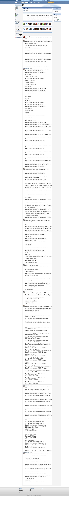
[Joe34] (24, 29)
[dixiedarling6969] (45, 24)
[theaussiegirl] (36, 29)
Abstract (17, 7)
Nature (17, 15)
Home (31, 2)
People (17, 16)
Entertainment (17, 13)
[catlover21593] (40, 24)
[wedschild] (38, 29)
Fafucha (26, 36)
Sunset (30, 491)
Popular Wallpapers (21, 490)
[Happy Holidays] (59, 16)
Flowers (30, 489)
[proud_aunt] (27, 24)
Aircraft (17, 8)
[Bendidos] (45, 29)
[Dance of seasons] (55, 17)
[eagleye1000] (43, 29)
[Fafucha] (36, 24)
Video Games (17, 19)
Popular (39, 2)
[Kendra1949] (34, 29)
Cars (16, 12)
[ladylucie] (47, 29)
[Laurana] (43, 24)
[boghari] (34, 24)
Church (30, 490)
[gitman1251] (29, 24)
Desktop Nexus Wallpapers (17, 2)
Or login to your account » (50, 3)
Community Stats (21, 491)
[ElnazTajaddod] (27, 29)
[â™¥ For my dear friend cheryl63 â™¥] (57, 18)
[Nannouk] (38, 24)
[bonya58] (24, 24)
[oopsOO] (31, 29)
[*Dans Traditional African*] (57, 20)
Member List (20, 492)
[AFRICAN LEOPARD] (59, 20)
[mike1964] (47, 24)
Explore (34, 2)
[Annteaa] (40, 29)
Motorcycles (17, 14)
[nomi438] (29, 29)
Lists (36, 2)
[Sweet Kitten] (55, 20)
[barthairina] (50, 24)
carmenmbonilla (27, 68)
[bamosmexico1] (31, 24)
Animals (17, 9)
